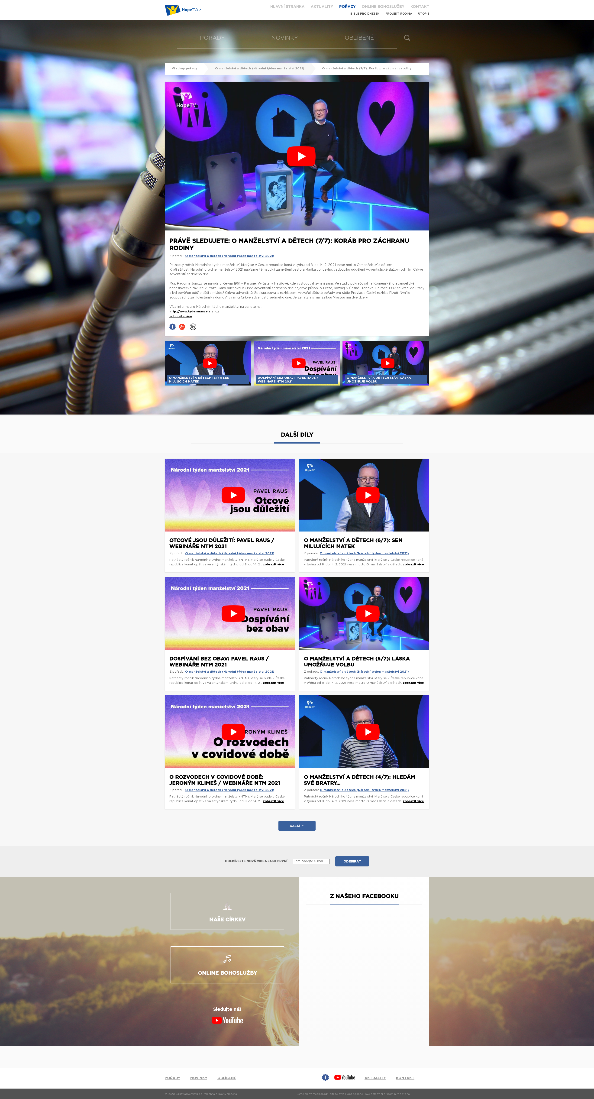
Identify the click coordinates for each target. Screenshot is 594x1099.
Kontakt (419, 7)
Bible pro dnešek (364, 13)
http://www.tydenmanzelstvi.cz (194, 311)
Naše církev (227, 919)
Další (295, 826)
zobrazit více (273, 564)
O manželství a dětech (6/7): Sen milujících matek (353, 543)
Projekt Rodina (398, 13)
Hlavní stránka (287, 7)
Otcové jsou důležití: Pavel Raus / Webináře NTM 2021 (221, 543)
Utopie (423, 13)
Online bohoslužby (383, 7)
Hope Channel (354, 1094)
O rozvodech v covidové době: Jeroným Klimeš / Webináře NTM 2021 (224, 780)
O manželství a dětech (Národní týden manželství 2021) (259, 68)
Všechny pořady (185, 68)
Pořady (347, 7)
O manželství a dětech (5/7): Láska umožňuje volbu (357, 661)
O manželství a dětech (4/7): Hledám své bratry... (359, 780)
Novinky (284, 38)
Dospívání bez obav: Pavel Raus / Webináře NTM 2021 (219, 661)
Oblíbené (359, 38)
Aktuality (322, 7)
